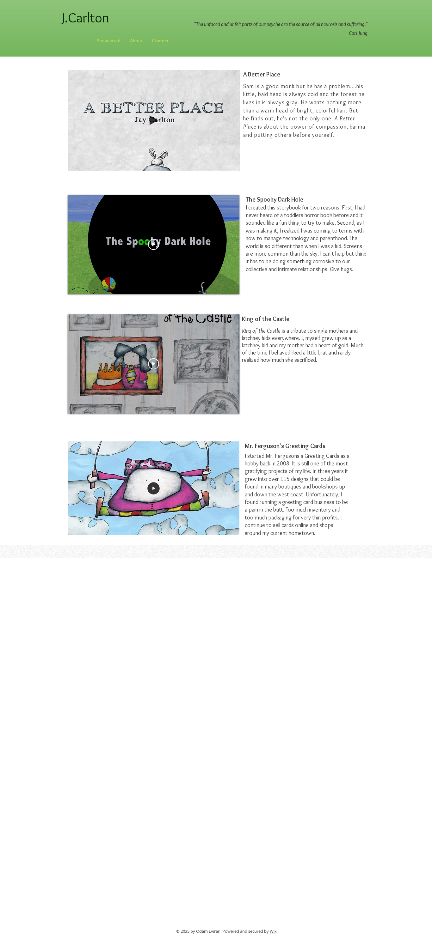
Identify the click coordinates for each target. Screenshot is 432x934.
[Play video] (153, 244)
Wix (273, 931)
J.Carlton (82, 26)
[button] (232, 164)
